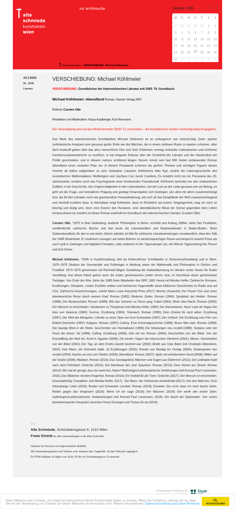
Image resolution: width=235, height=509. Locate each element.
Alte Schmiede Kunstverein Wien (32, 21)
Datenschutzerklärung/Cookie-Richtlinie (172, 503)
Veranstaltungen (71, 65)
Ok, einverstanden (215, 501)
